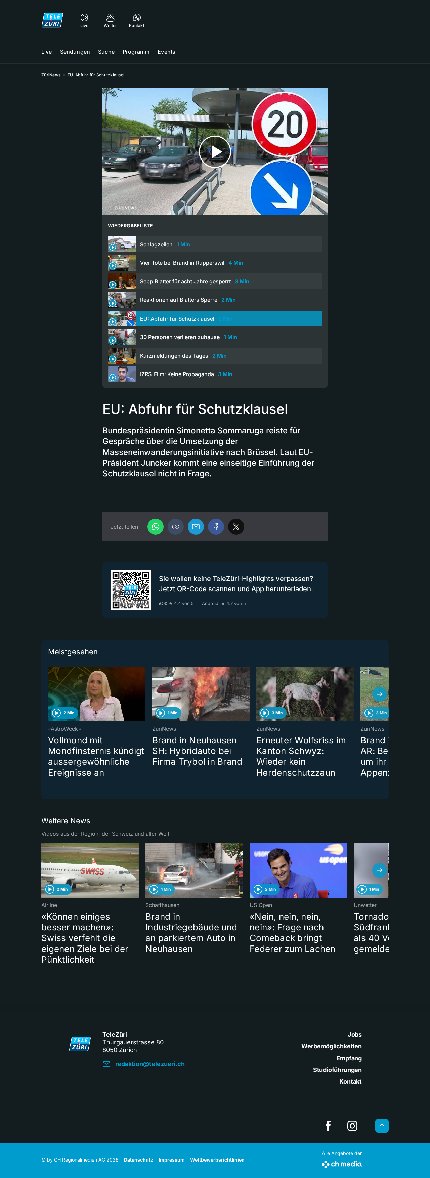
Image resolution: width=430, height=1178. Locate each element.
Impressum (172, 1160)
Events (166, 51)
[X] (236, 527)
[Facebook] (216, 527)
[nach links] (50, 694)
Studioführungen (337, 1069)
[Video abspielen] (215, 151)
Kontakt (350, 1081)
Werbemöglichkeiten (331, 1046)
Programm (136, 51)
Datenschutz (138, 1160)
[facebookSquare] (328, 1126)
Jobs (355, 1034)
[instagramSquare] (352, 1126)
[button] (176, 527)
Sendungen (75, 51)
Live (46, 51)
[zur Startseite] (52, 20)
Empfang (349, 1058)
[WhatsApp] (155, 527)
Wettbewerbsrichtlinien (217, 1160)
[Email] (196, 527)
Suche (106, 51)
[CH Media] (342, 1163)
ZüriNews (51, 74)
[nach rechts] (379, 694)
